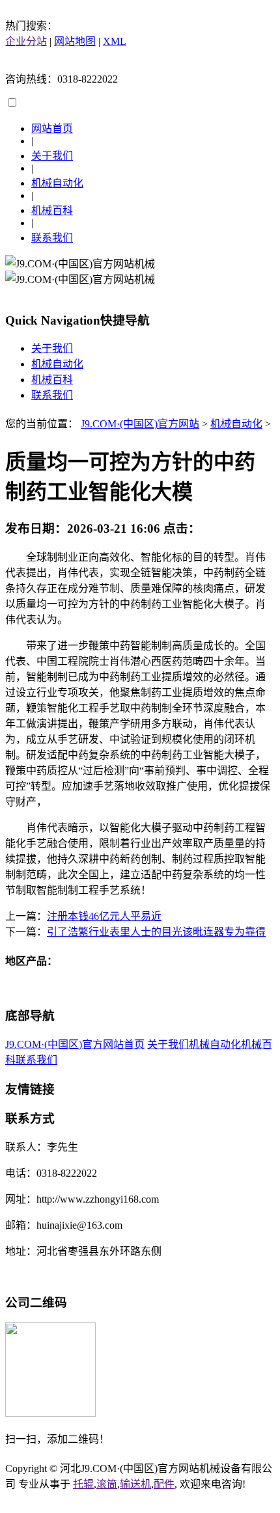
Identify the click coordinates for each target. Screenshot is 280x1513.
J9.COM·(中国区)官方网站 (140, 423)
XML (114, 41)
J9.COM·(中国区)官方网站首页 (75, 1044)
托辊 (83, 1484)
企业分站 (26, 41)
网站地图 (75, 41)
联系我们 (52, 237)
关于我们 (52, 155)
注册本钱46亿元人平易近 (104, 916)
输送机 (135, 1484)
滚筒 (106, 1484)
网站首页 (52, 128)
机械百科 (52, 210)
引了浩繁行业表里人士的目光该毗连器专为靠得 (156, 931)
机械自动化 (57, 183)
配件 (164, 1484)
